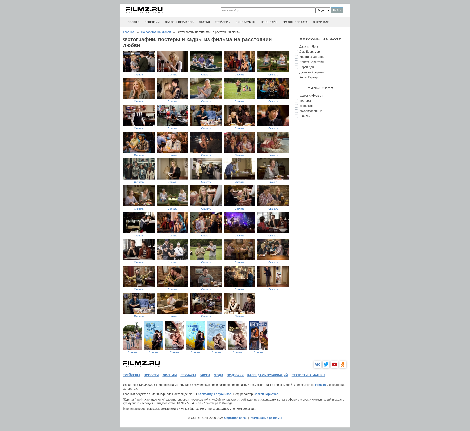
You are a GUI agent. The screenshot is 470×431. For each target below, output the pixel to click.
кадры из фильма (311, 95)
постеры (305, 100)
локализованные (310, 111)
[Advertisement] (322, 182)
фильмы (169, 375)
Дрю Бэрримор (309, 51)
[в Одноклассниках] (342, 364)
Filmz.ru (320, 384)
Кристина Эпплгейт (312, 56)
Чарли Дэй (306, 67)
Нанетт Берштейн (311, 62)
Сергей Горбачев (266, 394)
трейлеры (223, 22)
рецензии (152, 22)
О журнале (321, 22)
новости (133, 22)
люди (218, 375)
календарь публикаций (267, 375)
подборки (235, 375)
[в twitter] (326, 364)
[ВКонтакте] (317, 364)
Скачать (139, 74)
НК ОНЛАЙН (269, 22)
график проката (295, 22)
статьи (204, 22)
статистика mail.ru (308, 375)
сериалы (188, 375)
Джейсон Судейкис (312, 72)
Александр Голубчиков (215, 394)
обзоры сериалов (179, 22)
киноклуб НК (246, 22)
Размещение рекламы (266, 417)
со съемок (306, 105)
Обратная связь (235, 417)
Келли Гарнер (308, 77)
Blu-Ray (304, 116)
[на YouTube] (334, 364)
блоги (205, 375)
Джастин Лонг (308, 46)
